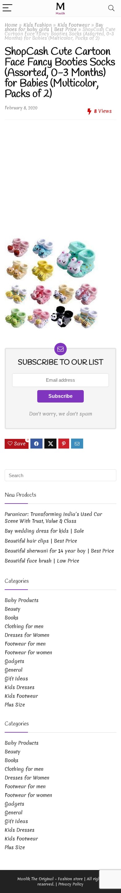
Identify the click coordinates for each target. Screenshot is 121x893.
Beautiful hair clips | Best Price (41, 540)
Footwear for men (25, 643)
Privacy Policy (70, 884)
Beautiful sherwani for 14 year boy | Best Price (59, 550)
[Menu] (7, 8)
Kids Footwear (73, 25)
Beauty (12, 608)
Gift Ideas (16, 678)
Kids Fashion (37, 25)
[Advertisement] (60, 175)
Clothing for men (24, 626)
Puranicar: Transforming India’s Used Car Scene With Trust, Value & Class (53, 517)
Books (11, 617)
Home (11, 25)
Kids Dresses (19, 687)
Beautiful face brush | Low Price (42, 560)
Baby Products (21, 600)
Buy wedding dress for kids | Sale (44, 530)
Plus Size (15, 704)
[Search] (111, 8)
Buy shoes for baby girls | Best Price (54, 27)
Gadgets (14, 661)
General (13, 669)
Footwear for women (28, 652)
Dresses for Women (27, 635)
